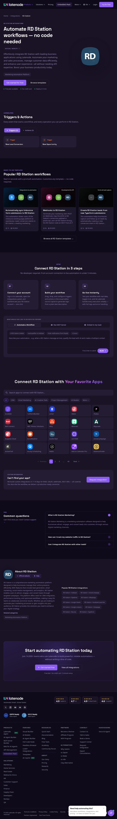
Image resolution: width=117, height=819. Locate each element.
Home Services (9, 768)
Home (6, 16)
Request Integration (84, 746)
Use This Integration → (21, 142)
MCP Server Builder (8, 742)
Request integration (98, 479)
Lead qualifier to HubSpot (36, 333)
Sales (6, 785)
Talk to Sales (84, 735)
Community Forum (49, 749)
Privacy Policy (43, 812)
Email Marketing (24, 400)
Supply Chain (9, 792)
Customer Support (11, 782)
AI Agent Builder (10, 737)
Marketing (8, 765)
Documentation (47, 735)
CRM (13, 400)
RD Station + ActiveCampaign (90, 593)
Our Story (45, 759)
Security (45, 770)
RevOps (6, 799)
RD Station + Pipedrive (70, 597)
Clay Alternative (67, 763)
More (77, 4)
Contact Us (84, 731)
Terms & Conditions (30, 812)
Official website (24, 576)
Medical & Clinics (10, 775)
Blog (43, 738)
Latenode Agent (11, 732)
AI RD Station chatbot (17, 333)
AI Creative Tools (41, 400)
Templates (27, 754)
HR (5, 778)
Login (95, 4)
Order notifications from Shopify (58, 333)
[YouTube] (15, 707)
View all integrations (70, 667)
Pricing (50, 4)
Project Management (59, 400)
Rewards (45, 766)
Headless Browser (29, 745)
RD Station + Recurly (69, 612)
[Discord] (20, 707)
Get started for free (15, 82)
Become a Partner (67, 731)
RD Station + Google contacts (72, 607)
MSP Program (66, 738)
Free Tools (45, 742)
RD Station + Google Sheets (72, 602)
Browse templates (38, 82)
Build (102, 351)
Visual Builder (28, 731)
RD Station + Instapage (92, 607)
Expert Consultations (85, 752)
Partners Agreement (30, 815)
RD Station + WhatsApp (88, 597)
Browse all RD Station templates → (58, 238)
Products (27, 4)
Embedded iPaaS (64, 4)
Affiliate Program (67, 735)
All (6, 400)
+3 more (74, 333)
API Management (10, 750)
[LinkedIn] (10, 707)
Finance (7, 789)
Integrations (15, 16)
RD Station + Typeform (87, 612)
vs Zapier (64, 752)
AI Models (75, 400)
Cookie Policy (54, 812)
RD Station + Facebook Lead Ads (94, 602)
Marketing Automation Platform (17, 74)
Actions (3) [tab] (29, 130)
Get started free (48, 667)
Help (37, 576)
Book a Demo (85, 738)
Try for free (106, 4)
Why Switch (65, 749)
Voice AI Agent (104, 731)
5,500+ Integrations (27, 750)
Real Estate (8, 771)
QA (5, 802)
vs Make (64, 756)
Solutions (39, 4)
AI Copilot (28, 758)
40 (68, 461)
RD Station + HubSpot (70, 593)
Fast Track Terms (44, 815)
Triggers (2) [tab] (13, 130)
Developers (8, 795)
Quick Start (46, 731)
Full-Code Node (29, 742)
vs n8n (63, 759)
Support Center (86, 742)
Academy (45, 745)
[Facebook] (25, 707)
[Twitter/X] (6, 707)
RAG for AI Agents (10, 746)
